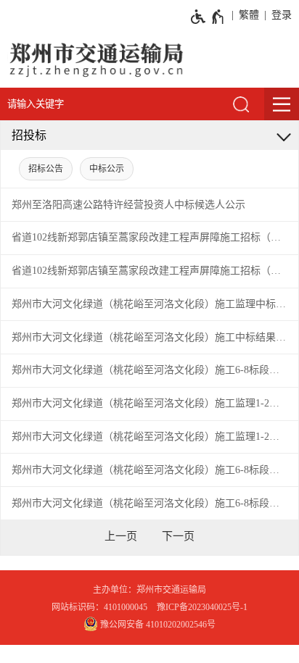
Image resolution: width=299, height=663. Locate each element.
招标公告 (45, 169)
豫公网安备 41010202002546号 (157, 625)
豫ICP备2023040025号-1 (202, 607)
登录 (281, 14)
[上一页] (121, 536)
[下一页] (178, 536)
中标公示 (106, 169)
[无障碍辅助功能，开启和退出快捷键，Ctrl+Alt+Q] (207, 16)
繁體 (249, 14)
